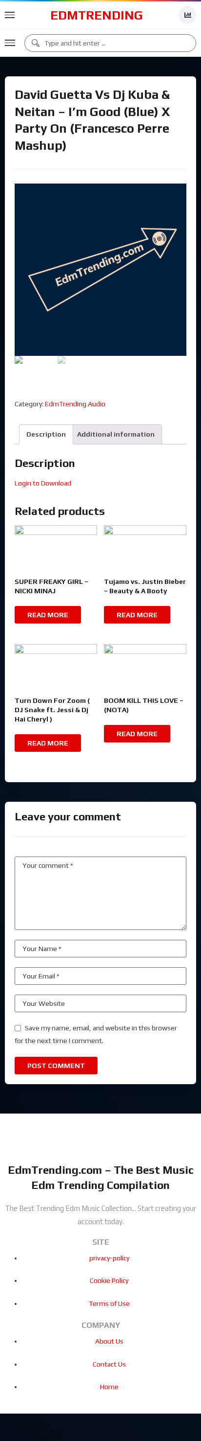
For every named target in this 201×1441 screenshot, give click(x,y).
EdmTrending (96, 15)
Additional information (116, 434)
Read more (47, 615)
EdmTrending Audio (75, 404)
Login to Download (43, 483)
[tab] (46, 434)
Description (46, 434)
